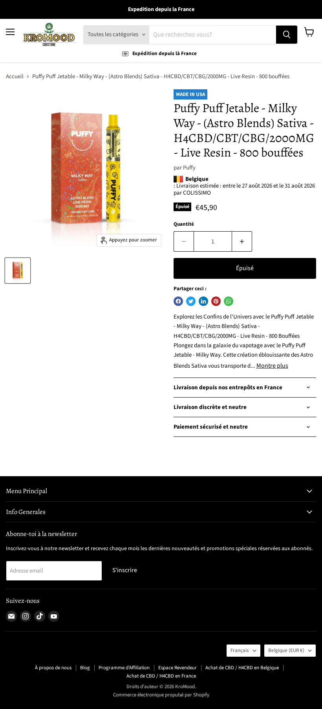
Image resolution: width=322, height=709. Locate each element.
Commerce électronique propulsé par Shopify (161, 694)
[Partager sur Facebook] (178, 301)
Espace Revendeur (177, 667)
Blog (85, 667)
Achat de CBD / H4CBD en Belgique (242, 667)
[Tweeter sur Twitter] (191, 301)
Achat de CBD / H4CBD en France (161, 676)
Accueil (15, 76)
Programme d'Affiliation (124, 667)
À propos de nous (53, 667)
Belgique (286, 650)
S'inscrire (124, 570)
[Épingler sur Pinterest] (216, 301)
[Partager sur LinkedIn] (203, 301)
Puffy (189, 168)
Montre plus (272, 365)
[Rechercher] (286, 35)
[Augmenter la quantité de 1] (242, 241)
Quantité (184, 224)
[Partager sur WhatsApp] (228, 301)
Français (240, 650)
